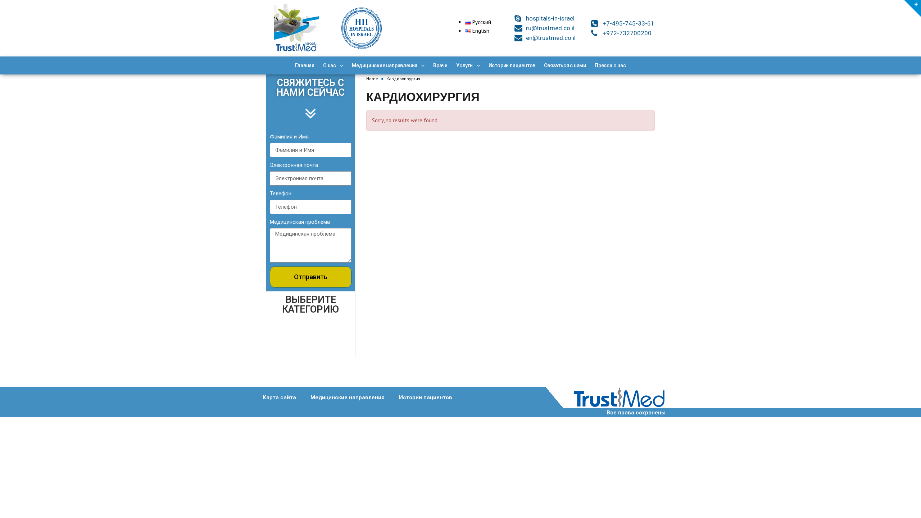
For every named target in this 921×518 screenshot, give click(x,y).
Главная (304, 65)
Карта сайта (279, 397)
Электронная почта (294, 165)
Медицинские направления (384, 65)
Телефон (280, 193)
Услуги (464, 65)
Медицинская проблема (300, 222)
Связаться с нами (565, 65)
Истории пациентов (512, 65)
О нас (329, 65)
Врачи (440, 65)
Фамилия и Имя (289, 136)
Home (372, 78)
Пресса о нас (610, 65)
